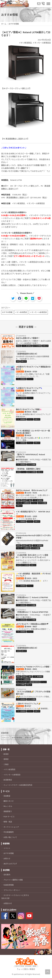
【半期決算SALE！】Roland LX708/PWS (32, 597)
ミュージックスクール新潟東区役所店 (18, 785)
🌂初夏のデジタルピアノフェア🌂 (29, 388)
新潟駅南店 (8, 780)
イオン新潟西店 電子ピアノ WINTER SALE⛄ (33, 512)
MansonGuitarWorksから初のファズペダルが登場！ (33, 536)
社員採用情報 (9, 885)
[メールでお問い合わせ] (38, 4)
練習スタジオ (9, 801)
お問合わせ (8, 903)
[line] (26, 298)
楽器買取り (8, 811)
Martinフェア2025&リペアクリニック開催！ (33, 667)
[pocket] (39, 298)
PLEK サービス (9, 816)
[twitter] (13, 298)
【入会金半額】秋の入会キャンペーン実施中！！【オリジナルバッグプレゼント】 (32, 556)
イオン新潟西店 (25, 42)
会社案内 (7, 874)
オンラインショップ (11, 827)
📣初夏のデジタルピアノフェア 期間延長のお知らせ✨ (33, 368)
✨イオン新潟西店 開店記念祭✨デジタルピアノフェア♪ (33, 574)
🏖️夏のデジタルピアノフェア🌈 (28, 703)
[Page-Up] (47, 971)
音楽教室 (7, 796)
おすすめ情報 (7, 312)
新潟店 (6, 754)
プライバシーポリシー (12, 890)
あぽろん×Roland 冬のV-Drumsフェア (31, 490)
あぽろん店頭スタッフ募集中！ (28, 338)
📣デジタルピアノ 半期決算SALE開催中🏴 (32, 624)
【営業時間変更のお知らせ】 (27, 354)
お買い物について (10, 837)
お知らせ (28, 737)
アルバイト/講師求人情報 (13, 880)
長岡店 (6, 759)
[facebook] (19, 298)
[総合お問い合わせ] (43, 4)
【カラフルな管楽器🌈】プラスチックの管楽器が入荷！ (33, 692)
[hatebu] (32, 298)
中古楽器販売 (9, 832)
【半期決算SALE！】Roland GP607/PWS (32, 612)
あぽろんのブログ (10, 863)
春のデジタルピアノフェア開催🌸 (29, 409)
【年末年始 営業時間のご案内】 (28, 469)
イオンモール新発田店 (42, 42)
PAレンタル (8, 806)
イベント (5, 737)
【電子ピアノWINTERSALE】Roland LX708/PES (30, 455)
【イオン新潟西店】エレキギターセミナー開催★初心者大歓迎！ (33, 432)
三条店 (6, 764)
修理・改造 (8, 821)
